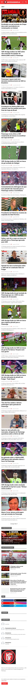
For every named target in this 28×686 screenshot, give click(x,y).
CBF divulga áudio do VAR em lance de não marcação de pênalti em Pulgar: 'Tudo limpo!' (13, 377)
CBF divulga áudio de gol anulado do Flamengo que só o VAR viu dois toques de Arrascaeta (14, 295)
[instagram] (20, 603)
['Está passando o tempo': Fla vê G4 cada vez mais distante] (5, 575)
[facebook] (7, 600)
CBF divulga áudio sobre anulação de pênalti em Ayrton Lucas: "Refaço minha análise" (14, 486)
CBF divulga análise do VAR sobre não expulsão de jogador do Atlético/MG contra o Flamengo (13, 53)
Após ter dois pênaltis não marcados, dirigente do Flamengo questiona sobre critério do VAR (13, 432)
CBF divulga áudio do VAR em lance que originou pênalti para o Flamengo (13, 322)
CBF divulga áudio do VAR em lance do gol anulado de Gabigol (13, 162)
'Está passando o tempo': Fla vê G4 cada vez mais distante (18, 574)
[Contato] (7, 608)
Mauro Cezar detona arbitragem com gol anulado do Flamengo (12, 513)
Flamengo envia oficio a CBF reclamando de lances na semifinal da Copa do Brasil (13, 136)
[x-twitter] (20, 600)
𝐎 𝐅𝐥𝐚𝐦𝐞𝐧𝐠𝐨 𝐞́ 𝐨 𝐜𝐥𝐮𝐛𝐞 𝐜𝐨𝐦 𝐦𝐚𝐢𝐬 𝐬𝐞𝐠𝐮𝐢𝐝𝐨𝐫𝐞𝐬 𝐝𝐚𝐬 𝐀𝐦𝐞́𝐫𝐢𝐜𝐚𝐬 (16, 567)
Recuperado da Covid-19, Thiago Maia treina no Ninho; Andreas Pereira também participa (18, 590)
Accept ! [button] (4, 683)
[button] (2, 2)
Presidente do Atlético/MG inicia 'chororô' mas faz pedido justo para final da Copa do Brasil (13, 108)
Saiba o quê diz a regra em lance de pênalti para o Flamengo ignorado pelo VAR (13, 240)
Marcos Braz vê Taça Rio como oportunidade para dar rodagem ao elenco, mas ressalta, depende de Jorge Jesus (18, 582)
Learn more (3, 680)
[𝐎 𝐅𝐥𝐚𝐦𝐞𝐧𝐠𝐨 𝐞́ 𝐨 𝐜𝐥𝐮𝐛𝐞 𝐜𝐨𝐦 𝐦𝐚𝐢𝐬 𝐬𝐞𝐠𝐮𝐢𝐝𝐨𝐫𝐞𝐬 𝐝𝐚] (5, 568)
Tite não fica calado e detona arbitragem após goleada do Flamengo (11, 404)
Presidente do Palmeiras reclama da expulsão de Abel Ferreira (13, 213)
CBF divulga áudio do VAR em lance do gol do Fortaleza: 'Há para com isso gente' (13, 350)
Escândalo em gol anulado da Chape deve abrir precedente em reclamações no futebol (13, 26)
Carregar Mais (13, 523)
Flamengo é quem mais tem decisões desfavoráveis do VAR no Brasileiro (13, 81)
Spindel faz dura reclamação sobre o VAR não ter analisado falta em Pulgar (13, 267)
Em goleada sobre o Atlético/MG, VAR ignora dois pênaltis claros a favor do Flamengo (12, 459)
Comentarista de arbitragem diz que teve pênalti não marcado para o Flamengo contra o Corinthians (14, 188)
